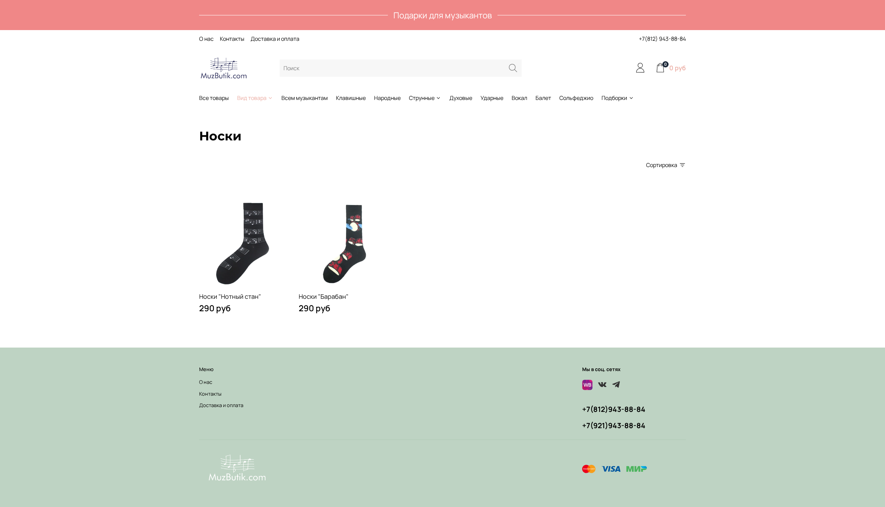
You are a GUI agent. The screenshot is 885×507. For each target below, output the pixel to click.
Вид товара (252, 98)
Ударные (492, 98)
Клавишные (351, 98)
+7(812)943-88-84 (613, 409)
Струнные (422, 98)
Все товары (214, 98)
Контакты (232, 39)
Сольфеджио (576, 98)
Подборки (614, 98)
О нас (206, 39)
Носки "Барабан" (323, 296)
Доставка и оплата (275, 39)
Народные (387, 98)
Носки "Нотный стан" (230, 296)
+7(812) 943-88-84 (662, 39)
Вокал (519, 98)
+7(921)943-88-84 (613, 425)
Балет (543, 98)
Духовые (460, 98)
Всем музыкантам (304, 98)
